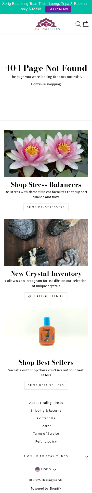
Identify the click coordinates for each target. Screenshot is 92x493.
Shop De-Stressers (46, 207)
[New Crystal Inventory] (46, 242)
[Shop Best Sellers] (46, 331)
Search (46, 426)
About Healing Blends (46, 403)
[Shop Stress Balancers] (46, 153)
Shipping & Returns (46, 411)
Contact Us (46, 418)
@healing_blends (46, 296)
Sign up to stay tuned (46, 456)
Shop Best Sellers (46, 385)
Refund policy (46, 442)
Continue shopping (46, 84)
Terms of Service (46, 434)
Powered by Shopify (46, 489)
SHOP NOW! (58, 9)
